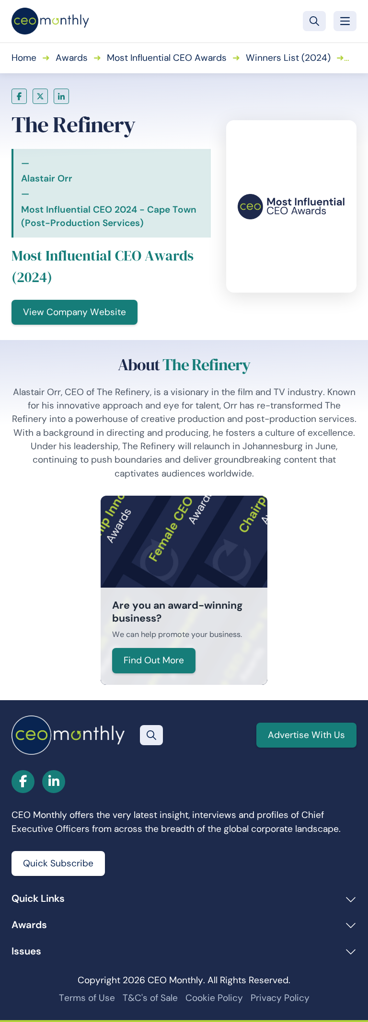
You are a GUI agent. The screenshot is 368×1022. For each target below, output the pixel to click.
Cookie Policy (214, 998)
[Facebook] (19, 96)
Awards (72, 58)
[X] (40, 96)
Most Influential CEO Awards (167, 58)
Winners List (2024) (288, 58)
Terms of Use (87, 998)
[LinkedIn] (61, 96)
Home (24, 58)
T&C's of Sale (150, 998)
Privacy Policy (280, 998)
